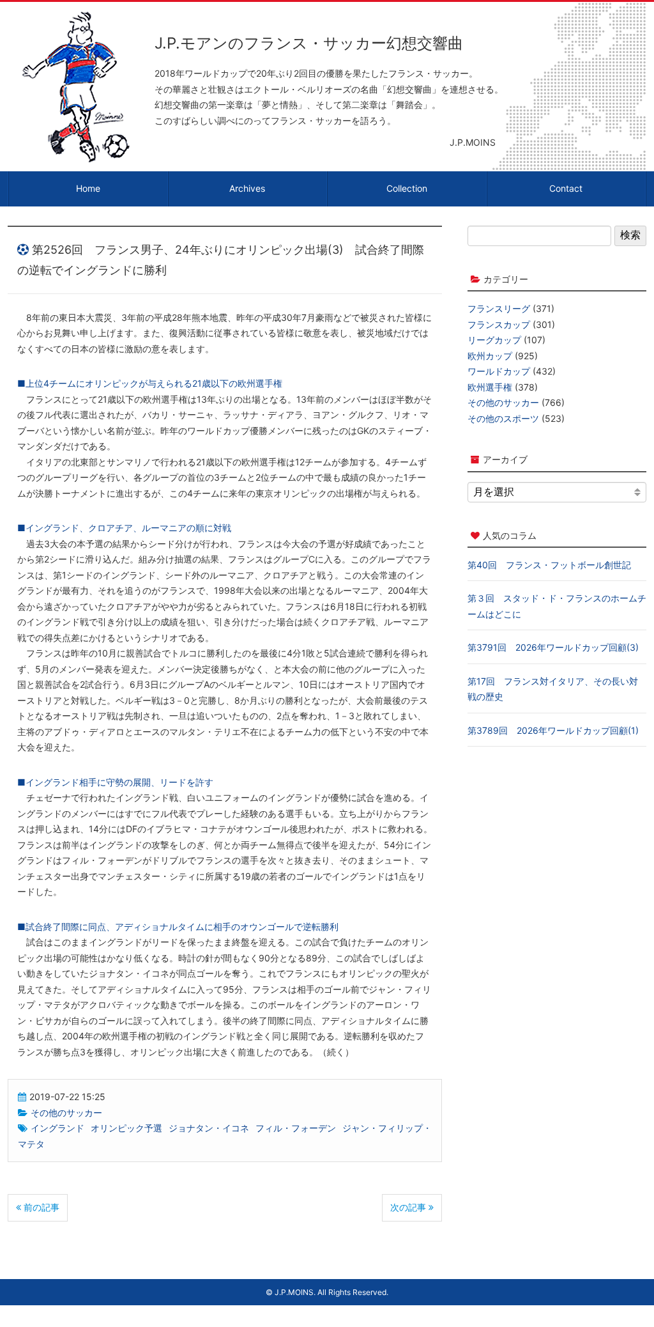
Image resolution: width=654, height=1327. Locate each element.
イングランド (57, 1127)
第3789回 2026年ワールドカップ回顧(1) (553, 730)
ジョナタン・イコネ (209, 1127)
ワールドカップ (499, 371)
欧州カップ (490, 355)
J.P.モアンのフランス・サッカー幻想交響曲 (309, 43)
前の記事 (40, 1207)
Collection (406, 188)
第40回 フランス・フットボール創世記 (549, 564)
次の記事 (409, 1207)
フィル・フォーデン (295, 1127)
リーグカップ (494, 339)
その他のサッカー (66, 1112)
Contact (565, 188)
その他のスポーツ (503, 418)
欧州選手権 (490, 387)
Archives (247, 188)
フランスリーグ (499, 308)
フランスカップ (499, 324)
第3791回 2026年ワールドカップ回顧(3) (553, 647)
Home (88, 188)
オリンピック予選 (126, 1127)
